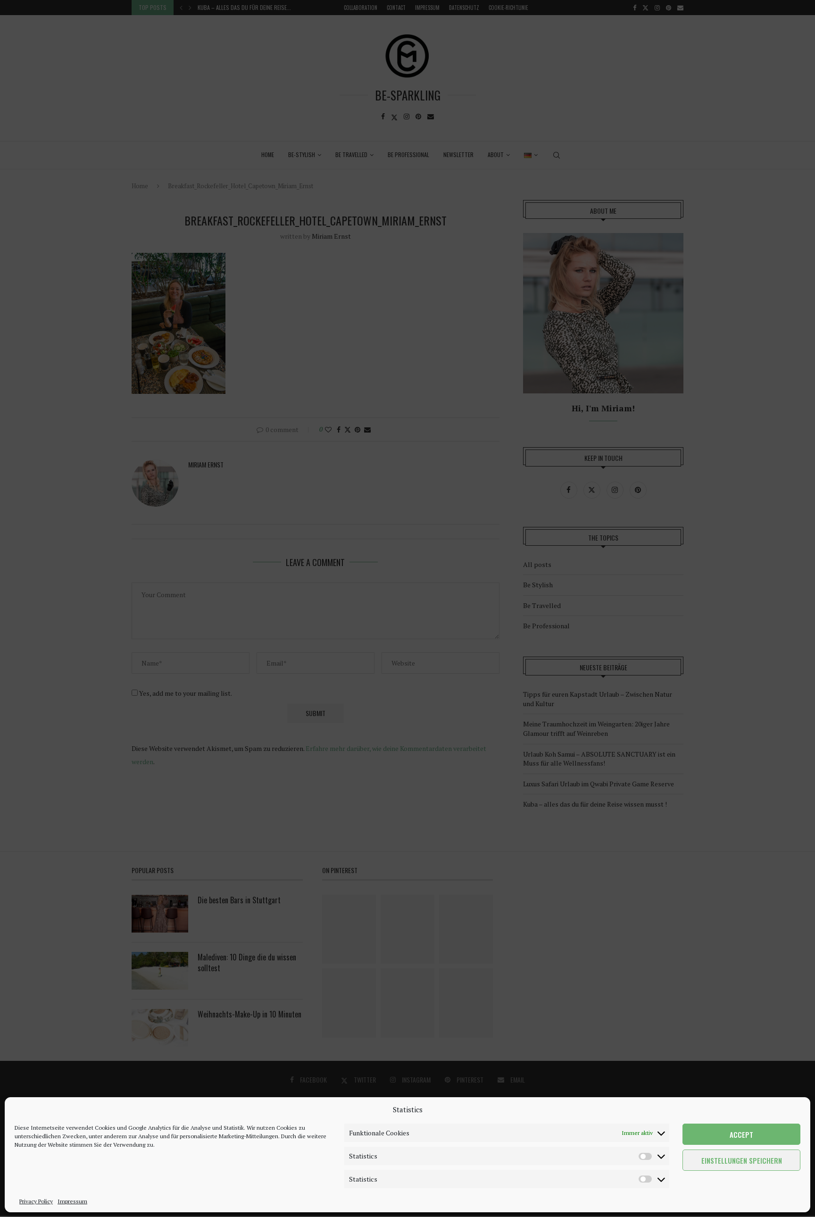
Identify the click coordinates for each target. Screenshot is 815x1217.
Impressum (72, 1201)
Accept (741, 1134)
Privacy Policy (36, 1201)
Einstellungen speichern (741, 1160)
